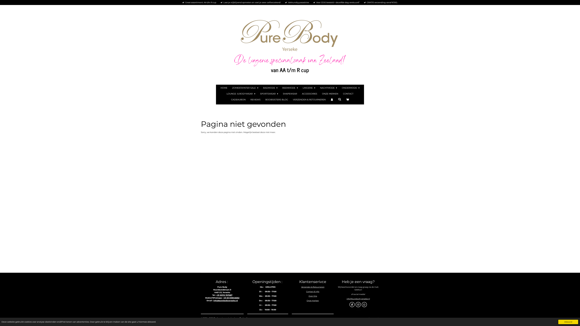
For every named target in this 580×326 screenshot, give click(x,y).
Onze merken (313, 300)
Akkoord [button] (568, 322)
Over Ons (313, 296)
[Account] (332, 99)
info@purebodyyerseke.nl (225, 300)
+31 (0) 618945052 (231, 298)
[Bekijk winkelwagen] (347, 99)
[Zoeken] (340, 99)
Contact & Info (312, 291)
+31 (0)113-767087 (224, 295)
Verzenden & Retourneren (312, 287)
